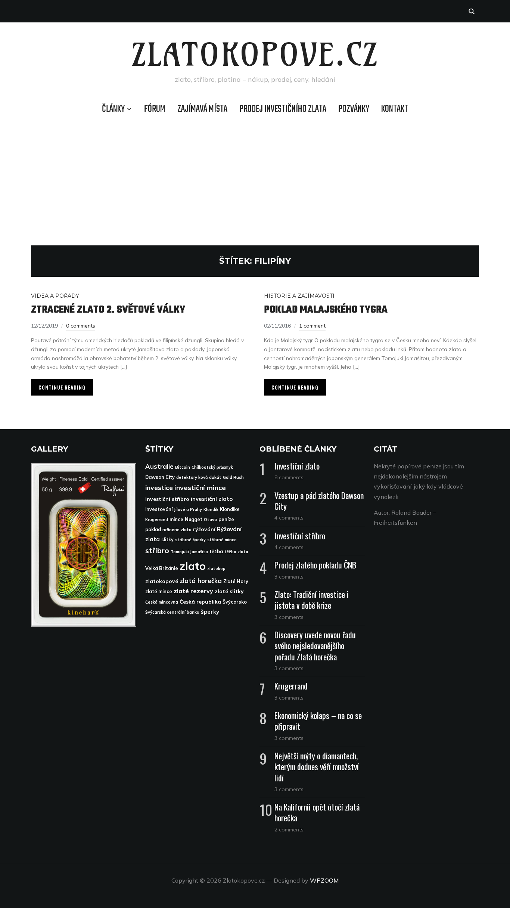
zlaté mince (158, 591)
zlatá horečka (201, 581)
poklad (153, 529)
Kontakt (394, 109)
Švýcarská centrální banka (172, 612)
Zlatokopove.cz (255, 54)
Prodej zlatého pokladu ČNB (315, 565)
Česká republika (200, 601)
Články (113, 109)
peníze (226, 519)
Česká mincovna (161, 602)
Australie (159, 466)
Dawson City (160, 477)
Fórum (154, 109)
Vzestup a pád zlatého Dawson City (319, 500)
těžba (216, 551)
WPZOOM (324, 880)
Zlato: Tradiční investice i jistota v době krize (311, 599)
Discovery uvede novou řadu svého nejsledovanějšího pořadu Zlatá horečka (315, 645)
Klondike (230, 509)
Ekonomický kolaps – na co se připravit (318, 720)
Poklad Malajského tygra (326, 310)
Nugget (193, 519)
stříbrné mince (222, 539)
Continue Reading (61, 387)
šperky (210, 611)
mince (176, 519)
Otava (210, 519)
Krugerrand (156, 519)
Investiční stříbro (299, 536)
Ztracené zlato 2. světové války (108, 310)
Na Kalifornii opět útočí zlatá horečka (317, 812)
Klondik (210, 509)
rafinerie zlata (177, 529)
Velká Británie (161, 568)
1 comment (312, 325)
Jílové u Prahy (188, 509)
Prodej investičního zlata (282, 109)
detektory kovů (192, 477)
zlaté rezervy (193, 591)
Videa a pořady (55, 295)
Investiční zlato (297, 466)
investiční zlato (212, 498)
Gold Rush (233, 477)
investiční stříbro (167, 499)
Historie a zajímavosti (299, 295)
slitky (167, 539)
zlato (193, 566)
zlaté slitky (229, 591)
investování (158, 509)
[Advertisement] (255, 174)
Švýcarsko (235, 602)
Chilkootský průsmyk (212, 467)
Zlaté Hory (235, 581)
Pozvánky (353, 109)
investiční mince (200, 487)
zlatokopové (161, 581)
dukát (215, 477)
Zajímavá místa (202, 109)
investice (159, 487)
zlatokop (216, 568)
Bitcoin (182, 467)
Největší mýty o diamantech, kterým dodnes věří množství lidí (316, 766)
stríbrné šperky (190, 539)
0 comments (80, 325)
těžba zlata (236, 551)
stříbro (157, 550)
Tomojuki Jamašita (189, 551)
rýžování (204, 529)
